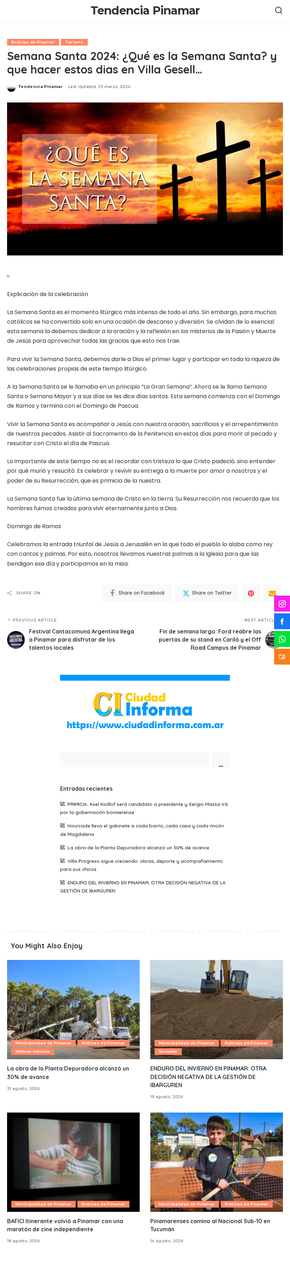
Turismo (74, 42)
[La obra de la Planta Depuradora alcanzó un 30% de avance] (73, 1009)
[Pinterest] (251, 593)
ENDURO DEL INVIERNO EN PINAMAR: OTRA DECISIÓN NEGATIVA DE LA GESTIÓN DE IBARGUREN (208, 1076)
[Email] (272, 593)
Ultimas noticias (33, 1051)
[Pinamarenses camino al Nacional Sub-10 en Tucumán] (216, 1162)
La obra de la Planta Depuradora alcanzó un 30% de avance (138, 847)
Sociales (168, 1051)
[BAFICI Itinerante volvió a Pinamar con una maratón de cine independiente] (73, 1162)
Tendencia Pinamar (145, 10)
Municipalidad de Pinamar (43, 1042)
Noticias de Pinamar (33, 42)
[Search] (278, 10)
